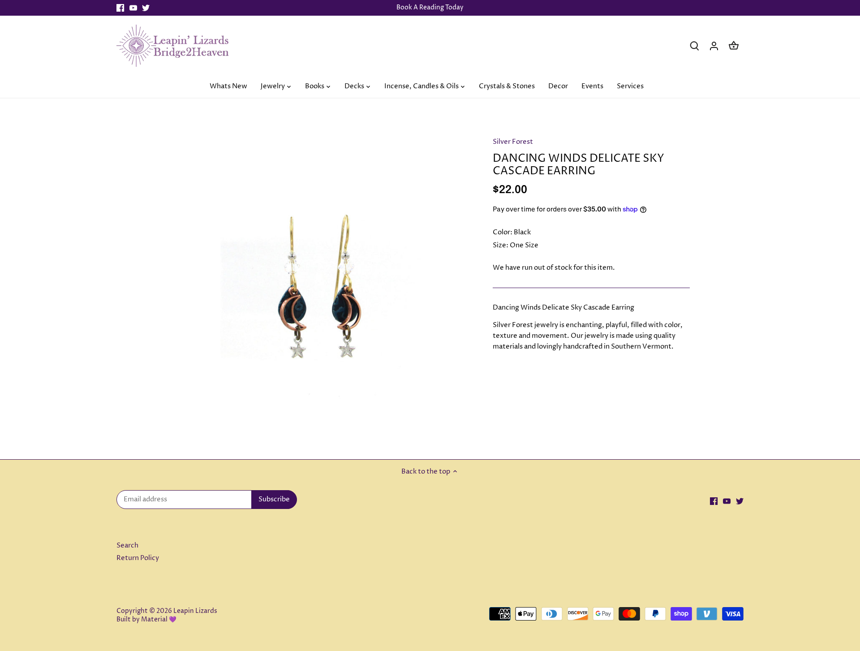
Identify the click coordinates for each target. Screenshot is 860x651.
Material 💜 (158, 620)
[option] (320, 278)
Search (127, 545)
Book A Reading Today (430, 7)
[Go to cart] (733, 45)
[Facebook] (120, 8)
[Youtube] (133, 8)
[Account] (714, 45)
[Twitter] (146, 8)
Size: (500, 245)
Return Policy (137, 558)
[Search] (694, 45)
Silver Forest (513, 142)
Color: (502, 232)
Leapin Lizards (195, 611)
